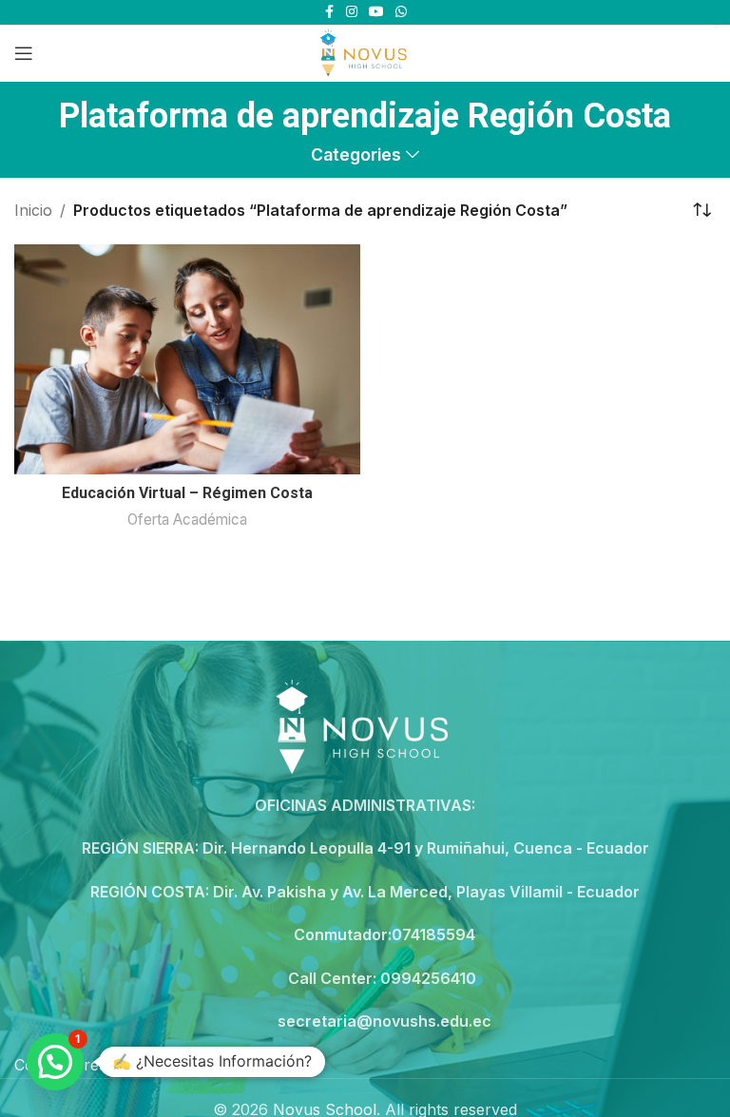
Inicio (33, 210)
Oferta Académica (187, 519)
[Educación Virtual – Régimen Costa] (187, 359)
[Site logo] (364, 51)
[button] (55, 1061)
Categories (356, 155)
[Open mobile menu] (24, 53)
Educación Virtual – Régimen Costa (187, 493)
